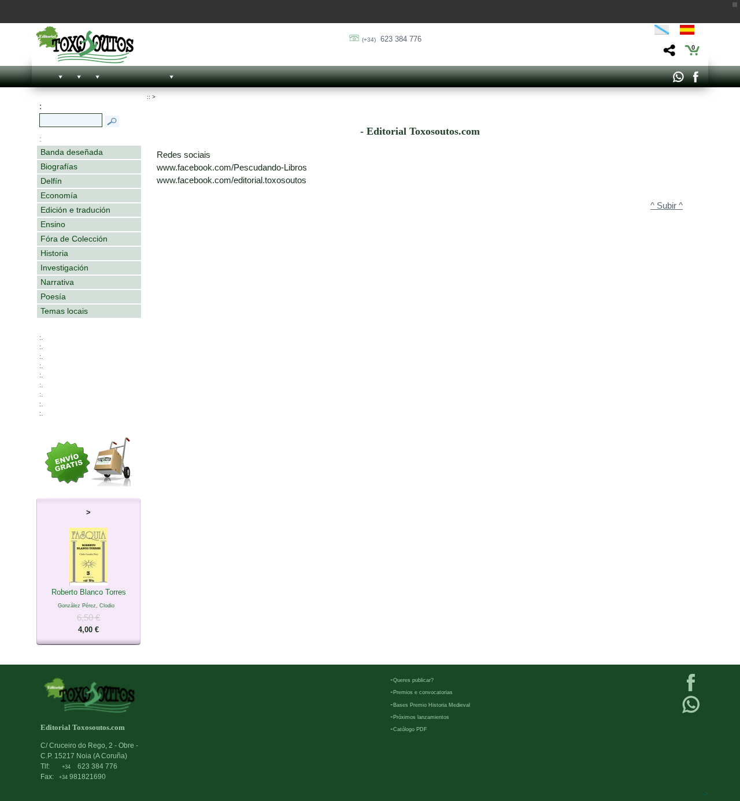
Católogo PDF (410, 729)
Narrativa (57, 282)
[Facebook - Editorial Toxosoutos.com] (695, 79)
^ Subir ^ (666, 205)
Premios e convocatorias (423, 692)
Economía (58, 195)
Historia (54, 253)
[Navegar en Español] (690, 31)
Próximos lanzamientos (421, 717)
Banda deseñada (71, 152)
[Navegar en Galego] (662, 31)
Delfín (51, 181)
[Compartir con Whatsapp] (678, 79)
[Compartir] (668, 53)
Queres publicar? (413, 680)
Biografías (58, 166)
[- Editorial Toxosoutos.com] (85, 44)
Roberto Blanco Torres (88, 611)
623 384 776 (391, 39)
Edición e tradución (75, 209)
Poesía (53, 296)
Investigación (64, 267)
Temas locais (64, 311)
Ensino (52, 224)
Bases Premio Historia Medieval (431, 705)
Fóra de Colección (74, 238)
